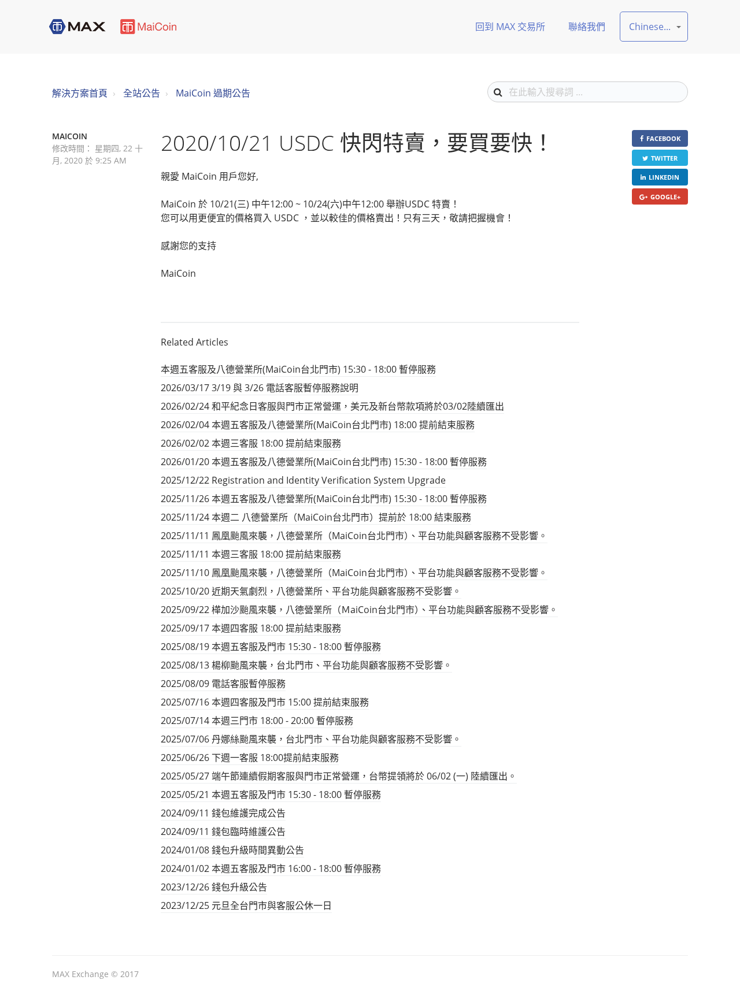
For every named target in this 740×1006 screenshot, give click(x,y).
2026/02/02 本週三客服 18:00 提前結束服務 (251, 443)
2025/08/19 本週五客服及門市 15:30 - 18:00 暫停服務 (271, 646)
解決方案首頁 (80, 93)
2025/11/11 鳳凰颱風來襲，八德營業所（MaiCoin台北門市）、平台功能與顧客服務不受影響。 (354, 535)
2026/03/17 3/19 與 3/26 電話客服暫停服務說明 (259, 387)
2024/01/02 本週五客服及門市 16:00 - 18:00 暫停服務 (271, 868)
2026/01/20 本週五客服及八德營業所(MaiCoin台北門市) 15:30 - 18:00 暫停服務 (324, 461)
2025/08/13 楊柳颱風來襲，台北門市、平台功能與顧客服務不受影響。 (306, 665)
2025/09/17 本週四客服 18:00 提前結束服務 (251, 628)
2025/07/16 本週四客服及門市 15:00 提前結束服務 (265, 702)
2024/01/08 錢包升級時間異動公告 (232, 850)
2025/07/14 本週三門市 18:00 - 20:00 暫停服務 (257, 720)
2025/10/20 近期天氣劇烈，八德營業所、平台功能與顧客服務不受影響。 (311, 591)
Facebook (663, 138)
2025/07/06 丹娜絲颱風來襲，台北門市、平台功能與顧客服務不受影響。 (311, 739)
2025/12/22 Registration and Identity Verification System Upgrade (303, 480)
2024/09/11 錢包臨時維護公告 (223, 831)
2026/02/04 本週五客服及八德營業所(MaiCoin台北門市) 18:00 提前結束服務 (318, 424)
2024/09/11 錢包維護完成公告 (223, 813)
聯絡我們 (586, 26)
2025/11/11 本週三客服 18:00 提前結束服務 (251, 554)
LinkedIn (664, 177)
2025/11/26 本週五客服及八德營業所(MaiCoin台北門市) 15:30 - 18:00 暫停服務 (324, 498)
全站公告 (141, 93)
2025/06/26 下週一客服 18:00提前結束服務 (250, 757)
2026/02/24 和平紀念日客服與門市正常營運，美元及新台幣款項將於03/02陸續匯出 (332, 406)
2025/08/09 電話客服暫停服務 (223, 683)
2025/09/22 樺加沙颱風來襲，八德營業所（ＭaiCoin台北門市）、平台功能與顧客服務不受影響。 (359, 609)
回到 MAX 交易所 (510, 26)
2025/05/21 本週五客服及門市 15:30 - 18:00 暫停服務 (271, 794)
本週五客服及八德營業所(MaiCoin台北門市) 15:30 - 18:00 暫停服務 (298, 369)
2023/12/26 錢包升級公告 (214, 887)
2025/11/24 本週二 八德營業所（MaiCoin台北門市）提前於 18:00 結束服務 (316, 517)
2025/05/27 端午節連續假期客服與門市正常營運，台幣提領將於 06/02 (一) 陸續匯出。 (339, 776)
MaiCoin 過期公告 (213, 93)
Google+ (665, 196)
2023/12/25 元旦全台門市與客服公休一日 (246, 905)
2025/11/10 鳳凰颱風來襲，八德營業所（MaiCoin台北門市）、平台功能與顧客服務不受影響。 (354, 572)
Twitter (664, 158)
